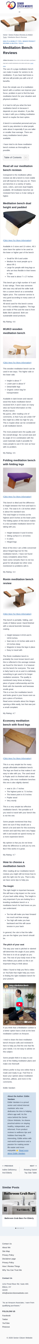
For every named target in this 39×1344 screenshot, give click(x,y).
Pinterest (6, 1327)
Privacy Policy (8, 1255)
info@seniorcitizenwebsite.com (15, 1293)
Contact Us (7, 1244)
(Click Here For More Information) (17, 240)
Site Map (6, 1251)
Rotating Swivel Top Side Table (30, 1169)
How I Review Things (11, 1266)
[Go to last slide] (5, 1209)
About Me (6, 1247)
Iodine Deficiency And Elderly (9, 1169)
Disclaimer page (9, 1259)
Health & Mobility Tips (12, 41)
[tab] (15, 1228)
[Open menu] (19, 12)
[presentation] (19, 1203)
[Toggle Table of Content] (25, 157)
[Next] (33, 1209)
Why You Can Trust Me (12, 1270)
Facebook (6, 1316)
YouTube (6, 1323)
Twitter (5, 1319)
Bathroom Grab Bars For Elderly (19, 1218)
